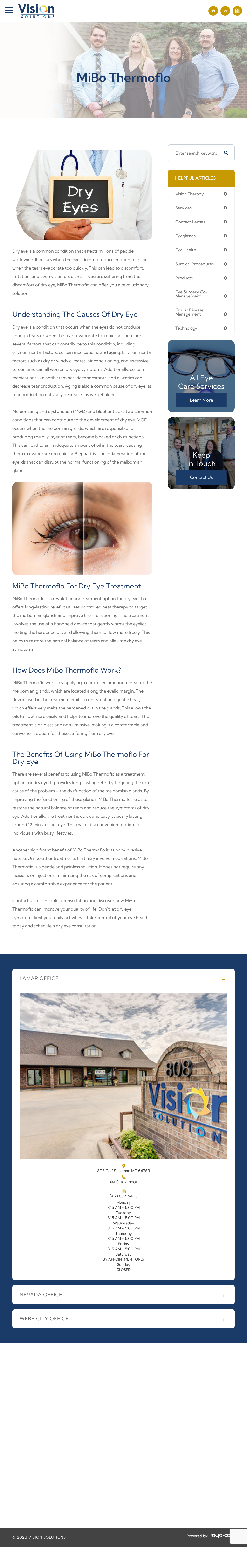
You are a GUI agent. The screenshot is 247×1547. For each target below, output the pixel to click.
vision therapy (189, 193)
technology (186, 328)
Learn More (201, 400)
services (183, 207)
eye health (185, 249)
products (184, 277)
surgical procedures (194, 263)
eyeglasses (185, 235)
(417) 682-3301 (123, 1182)
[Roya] (223, 1536)
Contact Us (201, 477)
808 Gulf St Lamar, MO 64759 (123, 1170)
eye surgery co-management (191, 293)
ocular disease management (189, 312)
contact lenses (190, 221)
